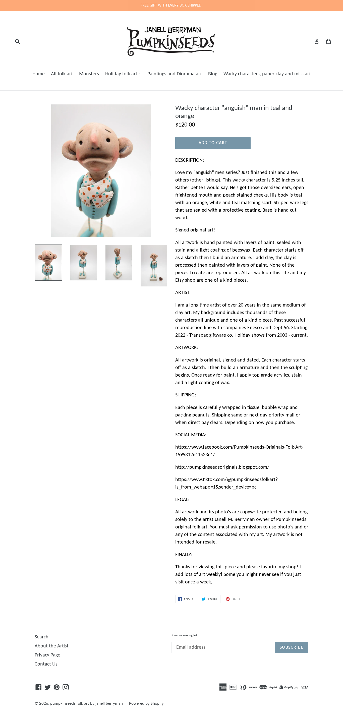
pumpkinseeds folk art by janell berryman (86, 703)
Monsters (89, 74)
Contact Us (46, 664)
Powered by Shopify (146, 703)
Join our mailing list (184, 635)
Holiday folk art (122, 74)
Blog (212, 74)
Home (38, 74)
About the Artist (52, 646)
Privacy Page (47, 655)
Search (41, 637)
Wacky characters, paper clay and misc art (267, 74)
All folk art (62, 74)
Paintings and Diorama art (174, 74)
